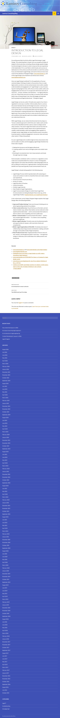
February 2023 (6, 468)
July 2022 (4, 488)
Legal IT (13, 47)
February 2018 (6, 636)
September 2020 (6, 548)
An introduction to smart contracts (19, 285)
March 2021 (5, 531)
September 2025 (6, 380)
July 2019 (4, 588)
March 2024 (5, 431)
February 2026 (6, 366)
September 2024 (6, 414)
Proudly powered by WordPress (8, 716)
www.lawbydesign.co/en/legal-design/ (37, 249)
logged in (20, 302)
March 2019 (5, 599)
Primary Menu (58, 13)
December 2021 (6, 505)
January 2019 (5, 605)
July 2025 (4, 386)
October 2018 (5, 613)
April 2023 (5, 463)
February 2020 (6, 568)
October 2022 (5, 480)
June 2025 (4, 389)
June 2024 (4, 423)
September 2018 (6, 616)
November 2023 (6, 443)
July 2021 (4, 519)
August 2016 (5, 687)
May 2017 (4, 661)
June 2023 (4, 457)
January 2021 (5, 536)
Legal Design (16, 277)
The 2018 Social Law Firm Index (19, 291)
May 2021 (4, 525)
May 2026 (4, 358)
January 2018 (5, 639)
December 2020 (6, 539)
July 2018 (4, 622)
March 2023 (5, 465)
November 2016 (6, 678)
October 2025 (5, 377)
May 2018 (4, 627)
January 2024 (5, 437)
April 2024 (5, 429)
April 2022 (5, 494)
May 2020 (4, 559)
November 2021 (6, 508)
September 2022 (6, 482)
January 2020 (5, 570)
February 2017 (6, 670)
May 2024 (4, 426)
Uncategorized (5, 709)
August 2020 (5, 551)
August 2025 (5, 383)
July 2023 (4, 454)
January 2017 (5, 673)
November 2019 (6, 576)
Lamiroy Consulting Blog (9, 13)
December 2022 (6, 474)
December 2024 (6, 406)
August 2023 (5, 451)
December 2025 (6, 372)
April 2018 (5, 630)
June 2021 (4, 522)
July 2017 (4, 656)
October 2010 (5, 693)
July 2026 (4, 352)
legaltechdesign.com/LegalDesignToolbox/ (36, 194)
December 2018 (6, 607)
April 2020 (5, 562)
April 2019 (5, 596)
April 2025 (5, 394)
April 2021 (5, 528)
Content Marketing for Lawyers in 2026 (11, 336)
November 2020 (6, 542)
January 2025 (5, 403)
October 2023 (5, 446)
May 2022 (4, 491)
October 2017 (5, 647)
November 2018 (6, 610)
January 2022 (5, 502)
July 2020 (4, 553)
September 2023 (6, 448)
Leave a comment (38, 56)
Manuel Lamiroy (27, 56)
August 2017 (5, 653)
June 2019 (4, 590)
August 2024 (5, 417)
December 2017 (6, 641)
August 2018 (5, 619)
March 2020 (5, 565)
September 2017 (6, 650)
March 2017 (5, 667)
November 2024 (6, 409)
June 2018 (4, 624)
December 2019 (6, 573)
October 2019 (5, 579)
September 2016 (6, 684)
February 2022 (6, 500)
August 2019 (5, 585)
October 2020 (5, 545)
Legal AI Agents (6, 339)
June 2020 (4, 556)
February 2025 (6, 400)
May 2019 (4, 593)
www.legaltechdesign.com (18, 77)
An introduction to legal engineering (11, 333)
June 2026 (4, 355)
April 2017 (5, 664)
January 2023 (5, 471)
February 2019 (6, 602)
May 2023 (4, 460)
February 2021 (6, 534)
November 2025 (6, 375)
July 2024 (4, 420)
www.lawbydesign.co (39, 73)
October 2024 (5, 412)
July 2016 (4, 690)
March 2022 (5, 497)
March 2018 (5, 633)
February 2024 (6, 434)
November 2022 (6, 477)
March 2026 (5, 363)
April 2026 (5, 360)
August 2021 (5, 517)
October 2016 (5, 681)
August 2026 (5, 349)
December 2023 (6, 440)
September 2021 (6, 514)
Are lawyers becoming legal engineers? (11, 330)
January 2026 (5, 369)
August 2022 (5, 485)
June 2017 (4, 658)
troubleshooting (6, 706)
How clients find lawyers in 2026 (10, 327)
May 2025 (4, 392)
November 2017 (6, 644)
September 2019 (6, 582)
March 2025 (5, 397)
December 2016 (6, 676)
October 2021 (5, 511)
